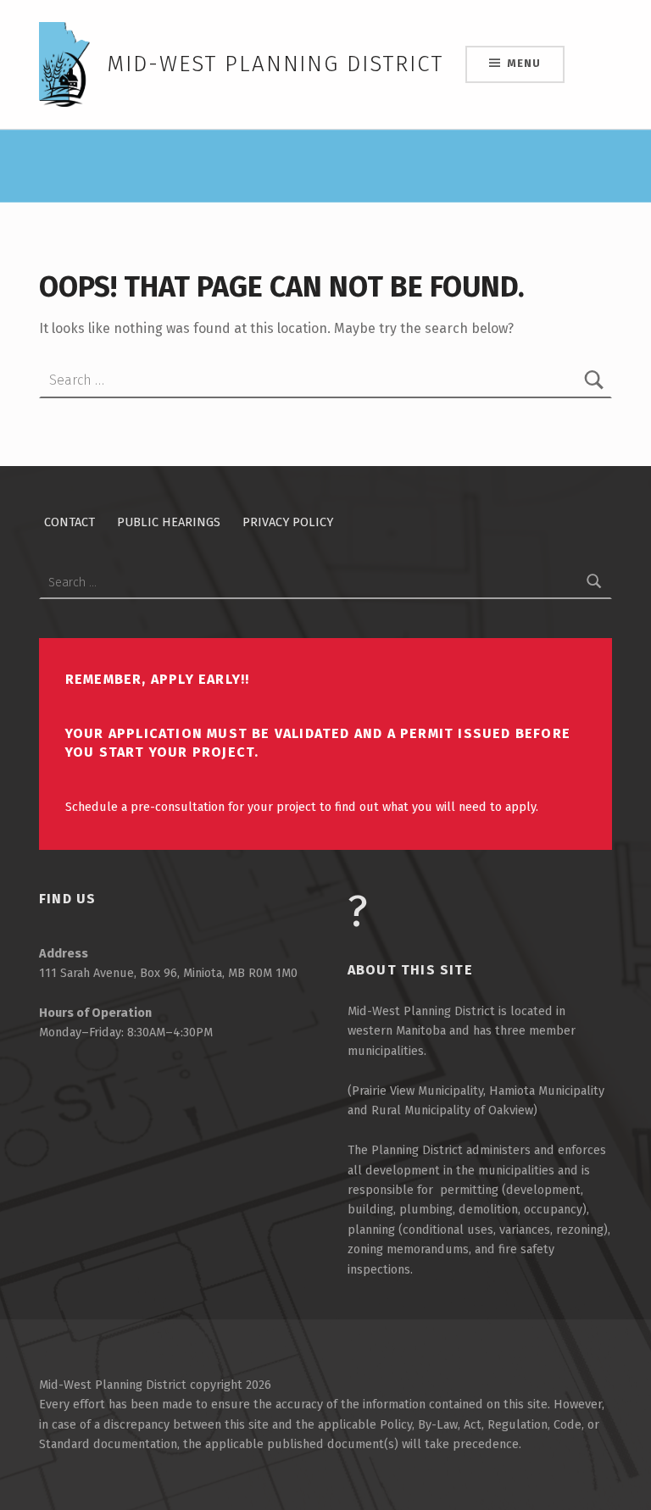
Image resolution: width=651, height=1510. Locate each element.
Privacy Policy (287, 522)
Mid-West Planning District (275, 64)
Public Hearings (168, 522)
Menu (523, 63)
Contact (69, 522)
